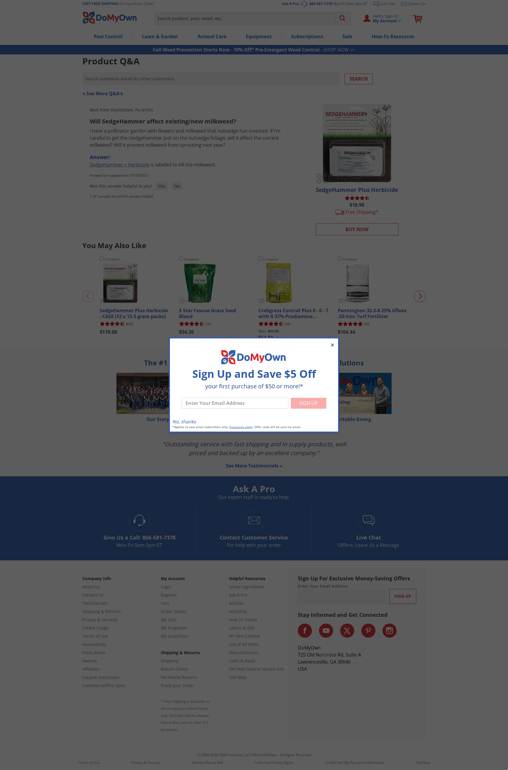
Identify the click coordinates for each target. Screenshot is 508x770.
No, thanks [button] (184, 421)
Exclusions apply (241, 427)
